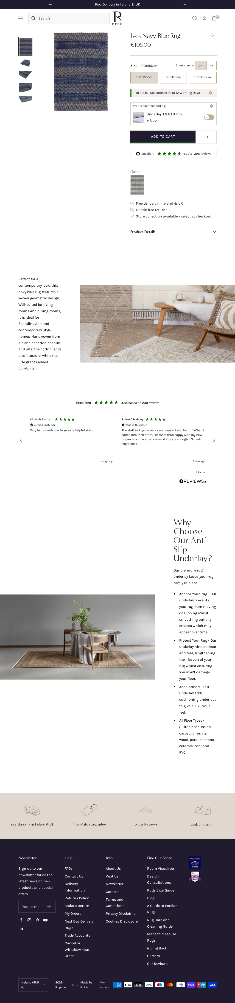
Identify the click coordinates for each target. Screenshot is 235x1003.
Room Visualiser (160, 868)
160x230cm (202, 77)
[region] (117, 440)
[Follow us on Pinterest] (37, 920)
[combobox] (72, 18)
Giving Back (157, 948)
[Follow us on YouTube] (45, 920)
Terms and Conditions (115, 902)
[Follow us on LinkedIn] (21, 928)
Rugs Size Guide (160, 890)
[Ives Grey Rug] (137, 185)
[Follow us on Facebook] (21, 920)
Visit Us (112, 876)
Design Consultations (159, 879)
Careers (112, 891)
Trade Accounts (77, 935)
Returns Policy (77, 898)
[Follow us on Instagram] (29, 920)
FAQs (69, 868)
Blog (150, 898)
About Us (113, 868)
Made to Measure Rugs (161, 937)
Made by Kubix (86, 984)
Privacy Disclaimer (121, 913)
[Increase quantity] (214, 137)
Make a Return (77, 905)
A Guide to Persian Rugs (162, 908)
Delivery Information (75, 887)
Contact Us (74, 876)
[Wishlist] (194, 18)
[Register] (49, 906)
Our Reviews (157, 963)
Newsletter (114, 884)
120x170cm (173, 77)
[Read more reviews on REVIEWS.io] (193, 482)
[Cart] (214, 18)
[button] (173, 232)
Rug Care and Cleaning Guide (160, 923)
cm (201, 65)
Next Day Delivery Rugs (79, 924)
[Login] (204, 18)
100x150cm (144, 77)
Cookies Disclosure (122, 921)
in (211, 65)
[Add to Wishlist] (212, 35)
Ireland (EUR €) (30, 984)
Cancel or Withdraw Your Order (77, 949)
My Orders (73, 913)
